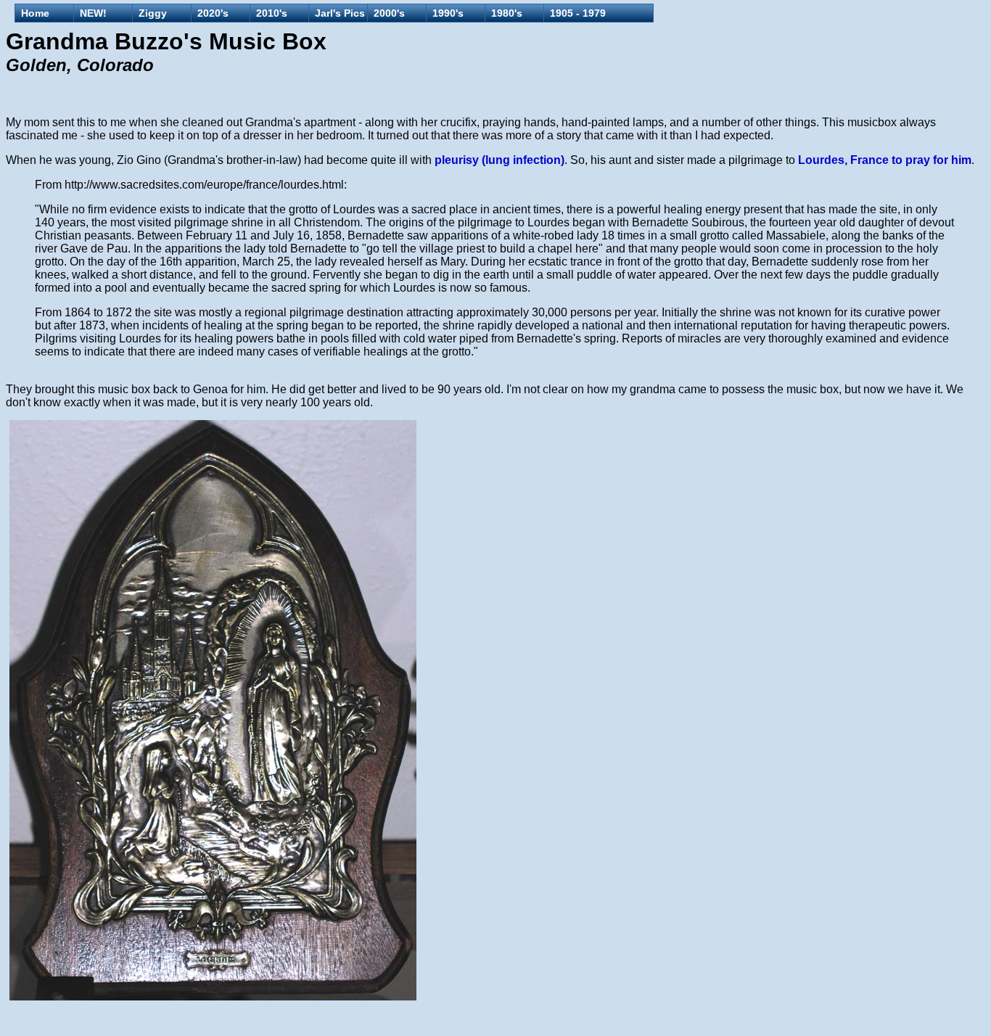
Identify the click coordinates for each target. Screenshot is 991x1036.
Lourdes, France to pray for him (884, 160)
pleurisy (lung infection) (499, 160)
